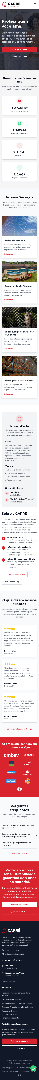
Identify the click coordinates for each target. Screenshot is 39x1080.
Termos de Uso (27, 1071)
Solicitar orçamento (19, 904)
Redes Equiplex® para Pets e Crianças (17, 1003)
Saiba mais (8, 254)
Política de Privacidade (28, 1068)
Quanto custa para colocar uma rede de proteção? (18, 826)
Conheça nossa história (15, 574)
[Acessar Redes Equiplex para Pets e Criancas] (19, 317)
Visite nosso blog (12, 582)
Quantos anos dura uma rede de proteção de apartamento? (16, 835)
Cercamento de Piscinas (11, 999)
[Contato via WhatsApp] (33, 1068)
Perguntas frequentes (11, 1018)
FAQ (17, 1068)
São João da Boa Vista (14, 973)
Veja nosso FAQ (18, 853)
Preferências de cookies (11, 1071)
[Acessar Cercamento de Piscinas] (19, 271)
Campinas (9, 966)
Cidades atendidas (9, 981)
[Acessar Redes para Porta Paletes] (19, 366)
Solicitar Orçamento (19, 1041)
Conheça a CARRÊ (19, 56)
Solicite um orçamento (19, 49)
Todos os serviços (9, 1014)
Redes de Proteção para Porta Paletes (17, 1007)
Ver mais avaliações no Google (19, 729)
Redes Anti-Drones (9, 1011)
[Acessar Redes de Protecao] (19, 226)
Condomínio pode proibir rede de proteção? (16, 844)
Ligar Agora (20, 1048)
